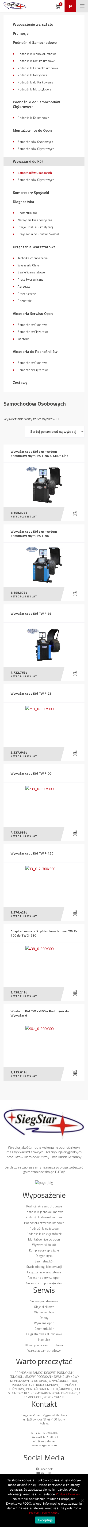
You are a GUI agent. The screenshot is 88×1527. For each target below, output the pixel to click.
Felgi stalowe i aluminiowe (44, 1334)
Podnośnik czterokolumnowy (35, 1384)
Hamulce (44, 1339)
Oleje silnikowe (44, 1306)
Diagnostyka (23, 201)
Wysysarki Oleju (28, 265)
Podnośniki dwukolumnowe (44, 1217)
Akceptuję (45, 1520)
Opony (44, 1317)
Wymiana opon (44, 1323)
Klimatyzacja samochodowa (44, 1345)
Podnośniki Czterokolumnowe (38, 68)
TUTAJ (59, 1172)
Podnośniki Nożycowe (32, 75)
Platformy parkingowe (42, 1393)
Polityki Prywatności (43, 1513)
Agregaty (24, 286)
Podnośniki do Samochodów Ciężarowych (36, 104)
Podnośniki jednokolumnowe (44, 1212)
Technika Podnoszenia (33, 258)
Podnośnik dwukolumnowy (58, 1376)
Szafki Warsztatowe (31, 272)
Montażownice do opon (44, 1239)
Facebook (46, 1469)
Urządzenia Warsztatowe (34, 247)
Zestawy (20, 382)
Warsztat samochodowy (44, 1350)
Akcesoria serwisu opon (44, 1277)
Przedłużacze (27, 293)
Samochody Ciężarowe (33, 331)
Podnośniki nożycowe (44, 1228)
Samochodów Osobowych (35, 141)
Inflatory (23, 339)
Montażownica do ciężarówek (49, 1389)
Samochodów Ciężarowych (36, 148)
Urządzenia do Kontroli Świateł (38, 234)
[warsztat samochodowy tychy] (15, 5)
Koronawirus (54, 1397)
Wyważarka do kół (63, 1381)
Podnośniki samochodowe (44, 1206)
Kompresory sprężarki (44, 1250)
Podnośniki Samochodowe (35, 42)
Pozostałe (25, 300)
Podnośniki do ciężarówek (44, 1233)
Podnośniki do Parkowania (35, 82)
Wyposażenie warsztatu (33, 24)
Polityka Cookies (68, 1494)
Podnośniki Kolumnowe (33, 117)
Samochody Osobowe (32, 324)
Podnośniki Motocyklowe (34, 89)
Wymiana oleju (44, 1312)
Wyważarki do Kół (28, 161)
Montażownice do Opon (32, 130)
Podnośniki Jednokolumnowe (37, 54)
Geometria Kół (27, 212)
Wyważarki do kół (44, 1244)
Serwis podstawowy (44, 1301)
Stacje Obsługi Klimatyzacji (36, 227)
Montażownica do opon (28, 1381)
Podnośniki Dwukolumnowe (36, 61)
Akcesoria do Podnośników (35, 351)
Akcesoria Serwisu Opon (33, 313)
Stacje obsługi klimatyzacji (44, 1266)
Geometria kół (44, 1261)
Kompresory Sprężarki (31, 192)
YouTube (46, 1473)
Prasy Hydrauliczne (30, 279)
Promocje (20, 33)
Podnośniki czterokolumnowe (44, 1222)
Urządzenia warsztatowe (44, 1272)
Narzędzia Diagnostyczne (35, 220)
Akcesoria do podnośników (44, 1283)
